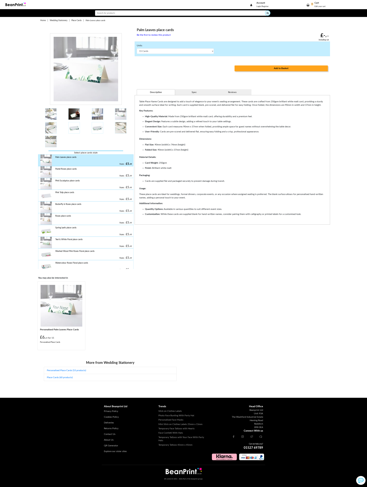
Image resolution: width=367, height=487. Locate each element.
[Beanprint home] (15, 4)
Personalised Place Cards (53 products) (66, 370)
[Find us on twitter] (251, 437)
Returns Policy (111, 428)
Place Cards (76, 20)
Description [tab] (156, 92)
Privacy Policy (111, 411)
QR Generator (111, 445)
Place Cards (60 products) (60, 377)
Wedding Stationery (58, 20)
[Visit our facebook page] (233, 437)
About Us (109, 440)
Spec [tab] (194, 92)
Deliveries (109, 423)
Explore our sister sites (115, 451)
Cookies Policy (111, 417)
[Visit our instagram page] (242, 437)
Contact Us (109, 434)
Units (139, 45)
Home (43, 20)
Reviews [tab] (232, 92)
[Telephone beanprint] (260, 437)
